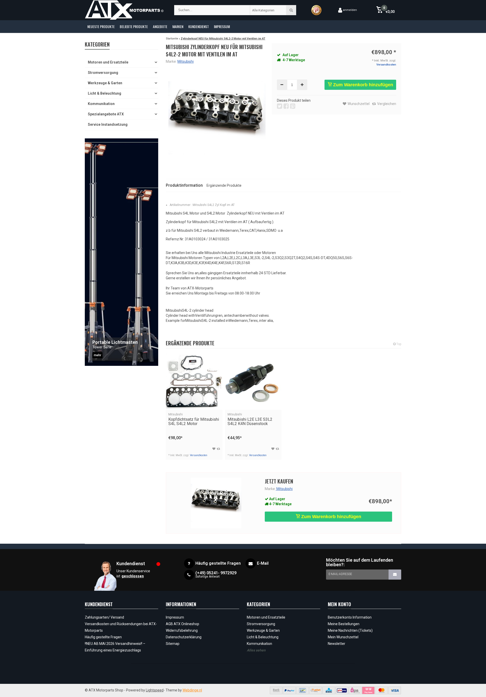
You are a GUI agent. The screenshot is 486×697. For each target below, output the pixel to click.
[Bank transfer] (276, 690)
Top (398, 344)
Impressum (222, 26)
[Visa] (394, 690)
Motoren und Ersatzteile (108, 62)
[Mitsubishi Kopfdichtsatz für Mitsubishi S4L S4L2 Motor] (194, 381)
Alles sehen (256, 650)
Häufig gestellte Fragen (103, 637)
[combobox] (268, 10)
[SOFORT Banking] (315, 690)
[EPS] (355, 690)
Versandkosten (386, 64)
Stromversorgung (103, 73)
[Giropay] (342, 690)
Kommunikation (101, 104)
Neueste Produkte (101, 26)
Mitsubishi (185, 61)
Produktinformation (184, 185)
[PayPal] (289, 690)
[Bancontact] (302, 690)
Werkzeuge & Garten (105, 83)
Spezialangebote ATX (106, 114)
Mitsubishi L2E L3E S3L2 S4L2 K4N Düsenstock (250, 419)
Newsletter (336, 644)
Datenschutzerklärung (183, 637)
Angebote (160, 26)
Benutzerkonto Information (350, 617)
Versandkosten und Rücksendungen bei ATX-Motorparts (121, 627)
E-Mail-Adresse (340, 574)
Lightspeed (155, 690)
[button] (385, 10)
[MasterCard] (381, 690)
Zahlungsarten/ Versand (104, 617)
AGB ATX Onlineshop (182, 624)
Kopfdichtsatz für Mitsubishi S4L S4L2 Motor (193, 419)
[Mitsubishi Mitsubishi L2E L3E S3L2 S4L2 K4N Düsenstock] (253, 381)
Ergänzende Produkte (224, 185)
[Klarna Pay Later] (368, 690)
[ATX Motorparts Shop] (124, 10)
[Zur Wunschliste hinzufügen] (213, 449)
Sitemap (172, 644)
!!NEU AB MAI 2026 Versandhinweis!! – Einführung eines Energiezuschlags (115, 647)
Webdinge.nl (192, 690)
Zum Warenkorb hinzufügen (362, 84)
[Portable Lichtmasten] (121, 252)
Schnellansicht (194, 402)
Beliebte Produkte (134, 26)
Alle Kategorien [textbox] (263, 10)
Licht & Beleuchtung (104, 93)
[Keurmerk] (316, 10)
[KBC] (328, 690)
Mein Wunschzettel (343, 637)
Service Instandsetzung (108, 124)
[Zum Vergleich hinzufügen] (218, 449)
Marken (177, 26)
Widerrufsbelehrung (182, 630)
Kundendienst (198, 26)
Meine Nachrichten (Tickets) (350, 630)
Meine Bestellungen (343, 624)
